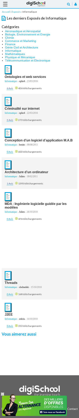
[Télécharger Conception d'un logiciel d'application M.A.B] (8, 137)
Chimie (9, 37)
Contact (72, 408)
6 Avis (10, 88)
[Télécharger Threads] (8, 279)
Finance (10, 44)
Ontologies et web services (25, 77)
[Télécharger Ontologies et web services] (8, 73)
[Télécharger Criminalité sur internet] (8, 105)
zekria (22, 318)
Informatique (13, 50)
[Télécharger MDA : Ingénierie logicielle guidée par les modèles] (8, 200)
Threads (11, 283)
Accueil (39, 4)
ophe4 (22, 81)
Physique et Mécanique (20, 57)
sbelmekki (24, 287)
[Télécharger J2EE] (8, 311)
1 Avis (10, 183)
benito (22, 144)
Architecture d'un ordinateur (26, 172)
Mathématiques (15, 54)
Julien (22, 176)
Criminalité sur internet (22, 108)
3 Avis (10, 119)
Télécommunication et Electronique (27, 60)
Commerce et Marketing (20, 41)
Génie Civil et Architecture (21, 47)
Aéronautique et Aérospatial (23, 31)
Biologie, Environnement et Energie (27, 34)
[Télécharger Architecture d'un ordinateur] (8, 168)
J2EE (9, 314)
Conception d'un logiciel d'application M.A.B (39, 140)
